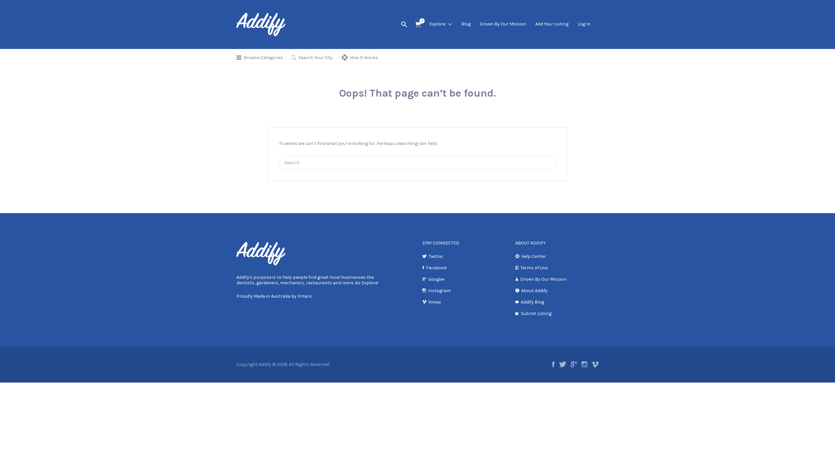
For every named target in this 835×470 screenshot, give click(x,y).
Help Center (533, 256)
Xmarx (304, 296)
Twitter (436, 256)
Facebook (436, 268)
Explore (437, 24)
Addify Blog (532, 302)
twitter (562, 364)
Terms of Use (534, 268)
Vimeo (434, 302)
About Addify (534, 290)
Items (418, 24)
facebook (553, 364)
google (573, 364)
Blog (466, 24)
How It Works (364, 57)
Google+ (436, 279)
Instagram (439, 290)
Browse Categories (263, 57)
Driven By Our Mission (503, 24)
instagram (584, 364)
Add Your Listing (552, 24)
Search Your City (315, 57)
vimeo (595, 364)
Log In (584, 24)
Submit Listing (536, 313)
